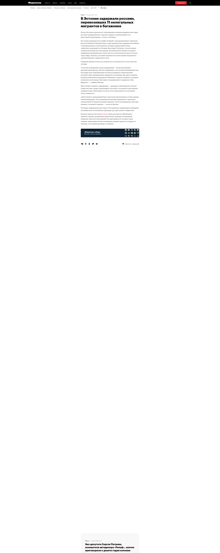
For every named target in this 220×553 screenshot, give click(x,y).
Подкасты (82, 3)
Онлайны (62, 3)
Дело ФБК (94, 8)
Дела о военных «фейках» (44, 8)
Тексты (70, 3)
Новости (47, 3)
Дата (75, 3)
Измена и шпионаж (59, 8)
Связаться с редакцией (132, 144)
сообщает (104, 37)
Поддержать (181, 3)
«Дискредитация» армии (74, 8)
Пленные (86, 8)
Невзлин (33, 8)
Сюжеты (54, 3)
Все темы (103, 8)
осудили (105, 114)
